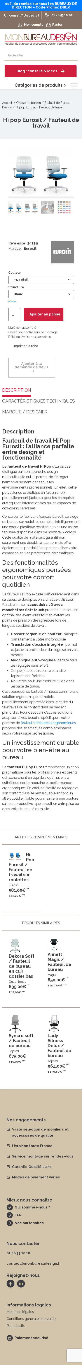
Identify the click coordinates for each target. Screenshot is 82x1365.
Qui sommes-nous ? (32, 1207)
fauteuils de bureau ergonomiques (48, 723)
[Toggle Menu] (74, 85)
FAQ (18, 1215)
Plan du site (16, 1326)
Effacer (12, 301)
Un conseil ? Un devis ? (21, 15)
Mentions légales (20, 1312)
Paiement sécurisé (31, 1338)
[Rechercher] (72, 55)
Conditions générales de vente (31, 1319)
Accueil (7, 102)
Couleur (14, 272)
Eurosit (30, 248)
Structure (16, 287)
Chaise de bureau (28, 102)
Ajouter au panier (45, 314)
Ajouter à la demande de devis (31, 365)
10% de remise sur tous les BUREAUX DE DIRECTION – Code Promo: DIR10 (41, 5)
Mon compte (34, 24)
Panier (57, 24)
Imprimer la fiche (26, 346)
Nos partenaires (29, 1223)
